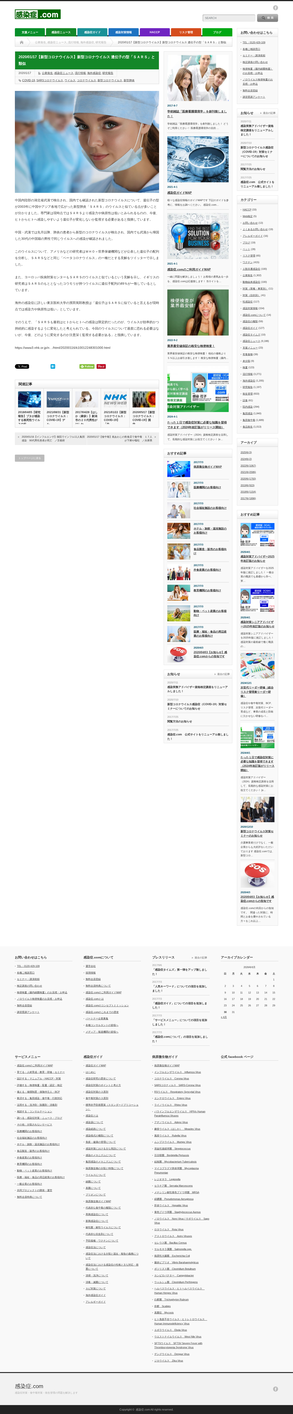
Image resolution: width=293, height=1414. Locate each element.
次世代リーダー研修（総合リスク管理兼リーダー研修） (257, 692)
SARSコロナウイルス (49, 80)
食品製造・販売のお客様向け (210, 551)
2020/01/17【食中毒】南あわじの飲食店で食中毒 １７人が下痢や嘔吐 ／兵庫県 (119, 438)
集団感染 (248, 413)
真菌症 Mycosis (164, 1312)
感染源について (94, 1122)
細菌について (93, 1181)
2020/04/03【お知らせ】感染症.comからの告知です (210, 654)
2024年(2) (246, 459)
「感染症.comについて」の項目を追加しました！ (180, 1039)
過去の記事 (223, 674)
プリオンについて (96, 1194)
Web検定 (248, 216)
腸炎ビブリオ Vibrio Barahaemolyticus (176, 1262)
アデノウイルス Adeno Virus (171, 1122)
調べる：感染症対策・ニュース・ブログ (39, 1117)
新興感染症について (97, 1221)
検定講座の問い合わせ (255, 62)
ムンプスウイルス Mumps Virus (173, 1142)
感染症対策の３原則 (97, 1091)
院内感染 (248, 406)
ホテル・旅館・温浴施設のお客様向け (210, 531)
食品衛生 (248, 426)
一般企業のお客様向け (29, 1183)
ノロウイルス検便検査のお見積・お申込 (39, 998)
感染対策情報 (123, 32)
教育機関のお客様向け (207, 590)
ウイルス (70, 80)
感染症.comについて (254, 315)
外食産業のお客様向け (207, 569)
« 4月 (224, 1017)
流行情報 (80, 73)
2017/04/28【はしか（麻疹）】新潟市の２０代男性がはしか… (86, 418)
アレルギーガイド (253, 236)
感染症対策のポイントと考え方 (103, 1085)
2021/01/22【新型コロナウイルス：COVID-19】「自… (115, 418)
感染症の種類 (250, 321)
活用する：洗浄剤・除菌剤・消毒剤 (37, 1104)
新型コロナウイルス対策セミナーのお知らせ (257, 833)
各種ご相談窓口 (251, 49)
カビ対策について (96, 1288)
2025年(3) (246, 452)
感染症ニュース (61, 32)
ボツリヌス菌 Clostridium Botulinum (175, 1268)
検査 (245, 367)
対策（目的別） (251, 295)
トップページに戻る (29, 458)
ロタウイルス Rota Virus (169, 1229)
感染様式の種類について (99, 1135)
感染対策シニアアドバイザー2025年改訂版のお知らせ (257, 624)
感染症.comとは (95, 998)
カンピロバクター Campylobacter (174, 1275)
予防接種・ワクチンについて (102, 1240)
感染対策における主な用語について (106, 1148)
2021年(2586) (248, 472)
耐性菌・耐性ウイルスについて (103, 1227)
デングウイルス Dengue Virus (172, 1354)
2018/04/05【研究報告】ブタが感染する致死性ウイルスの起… (29, 418)
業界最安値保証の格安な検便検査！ (191, 346)
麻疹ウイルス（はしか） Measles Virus (177, 1128)
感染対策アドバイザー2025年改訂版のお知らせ (257, 558)
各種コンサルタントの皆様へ (102, 1025)
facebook (275, 7)
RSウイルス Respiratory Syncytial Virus (177, 1091)
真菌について (93, 1188)
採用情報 (91, 972)
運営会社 (91, 966)
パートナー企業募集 (97, 1018)
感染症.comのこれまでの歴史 (102, 1012)
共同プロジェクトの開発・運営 (34, 1190)
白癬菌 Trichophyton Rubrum (171, 1299)
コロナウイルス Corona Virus (171, 1078)
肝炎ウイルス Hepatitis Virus (171, 1205)
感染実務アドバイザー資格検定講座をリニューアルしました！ (197, 689)
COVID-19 (28, 80)
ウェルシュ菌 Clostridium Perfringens (176, 1282)
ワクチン (248, 262)
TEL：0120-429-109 (254, 42)
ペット (246, 249)
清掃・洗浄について (97, 1275)
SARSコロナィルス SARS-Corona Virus (177, 1085)
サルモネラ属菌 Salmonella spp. (173, 1249)
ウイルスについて (96, 1175)
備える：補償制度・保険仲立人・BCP (38, 1091)
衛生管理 (248, 393)
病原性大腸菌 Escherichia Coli (172, 1255)
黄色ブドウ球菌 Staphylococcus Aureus (177, 1212)
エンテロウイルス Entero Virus (172, 1098)
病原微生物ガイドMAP (208, 466)
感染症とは (92, 1115)
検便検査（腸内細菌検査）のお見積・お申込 (42, 992)
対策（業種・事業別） (255, 288)
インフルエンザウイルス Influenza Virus (177, 1072)
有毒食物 (248, 354)
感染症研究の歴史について (101, 1078)
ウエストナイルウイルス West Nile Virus (177, 1336)
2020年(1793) (248, 478)
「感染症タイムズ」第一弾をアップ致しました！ (179, 972)
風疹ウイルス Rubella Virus (170, 1135)
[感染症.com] (38, 17)
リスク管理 (186, 32)
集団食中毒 (249, 420)
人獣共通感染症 (251, 269)
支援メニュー (30, 32)
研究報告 (107, 73)
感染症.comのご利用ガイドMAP (189, 269)
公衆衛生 (47, 73)
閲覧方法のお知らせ (179, 721)
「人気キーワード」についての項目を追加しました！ (179, 988)
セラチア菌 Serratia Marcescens (173, 1185)
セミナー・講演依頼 (254, 55)
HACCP (155, 32)
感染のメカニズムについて (101, 1155)
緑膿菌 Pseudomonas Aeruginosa (173, 1199)
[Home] (22, 42)
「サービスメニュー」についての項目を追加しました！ (179, 1022)
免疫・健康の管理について (101, 1142)
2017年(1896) (248, 498)
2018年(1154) (248, 491)
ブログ (217, 32)
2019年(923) (248, 485)
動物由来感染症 (251, 282)
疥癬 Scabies (162, 1306)
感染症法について (96, 1247)
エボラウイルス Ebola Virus (170, 1330)
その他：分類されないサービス (34, 1124)
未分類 (246, 361)
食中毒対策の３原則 (97, 1098)
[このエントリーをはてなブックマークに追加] (53, 367)
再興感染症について (97, 1214)
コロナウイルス (86, 80)
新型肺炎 (129, 80)
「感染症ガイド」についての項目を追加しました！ (179, 1005)
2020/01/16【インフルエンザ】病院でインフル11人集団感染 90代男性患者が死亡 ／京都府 (53, 438)
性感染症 (248, 301)
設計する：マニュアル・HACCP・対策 (39, 1078)
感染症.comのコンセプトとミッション (107, 1005)
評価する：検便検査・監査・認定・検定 (39, 1085)
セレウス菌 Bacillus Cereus (170, 1242)
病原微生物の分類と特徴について (104, 1168)
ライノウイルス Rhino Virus (170, 1104)
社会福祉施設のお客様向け (210, 508)
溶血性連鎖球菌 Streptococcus (172, 1148)
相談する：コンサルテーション (34, 1111)
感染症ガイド (92, 32)
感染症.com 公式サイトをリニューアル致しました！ (198, 736)
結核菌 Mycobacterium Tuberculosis (175, 1161)
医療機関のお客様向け (207, 487)
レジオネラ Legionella (167, 1179)
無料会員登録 (250, 90)
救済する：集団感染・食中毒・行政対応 (39, 1098)
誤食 (245, 400)
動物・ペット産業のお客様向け (210, 613)
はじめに (91, 1072)
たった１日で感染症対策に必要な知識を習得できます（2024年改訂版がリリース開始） (257, 764)
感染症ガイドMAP (179, 192)
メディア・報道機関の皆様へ (102, 1031)
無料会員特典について (98, 985)
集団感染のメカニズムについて (103, 1161)
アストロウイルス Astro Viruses (173, 1236)
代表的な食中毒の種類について (103, 1207)
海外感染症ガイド (96, 1295)
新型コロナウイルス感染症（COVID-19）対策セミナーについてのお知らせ (197, 706)
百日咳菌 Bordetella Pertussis (171, 1155)
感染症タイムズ (251, 334)
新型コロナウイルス (110, 80)
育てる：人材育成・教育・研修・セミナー (41, 1072)
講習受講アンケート (254, 97)
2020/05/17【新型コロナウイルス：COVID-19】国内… (144, 418)
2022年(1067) (248, 465)
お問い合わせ (250, 222)
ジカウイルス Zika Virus (168, 1360)
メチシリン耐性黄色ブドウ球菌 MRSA (176, 1192)
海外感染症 (94, 73)
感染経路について (96, 1128)
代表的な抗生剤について (99, 1234)
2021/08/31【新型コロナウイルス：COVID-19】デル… (58, 418)
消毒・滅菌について (97, 1282)
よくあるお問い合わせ (255, 229)
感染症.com (29, 1386)
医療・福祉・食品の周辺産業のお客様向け (210, 634)
